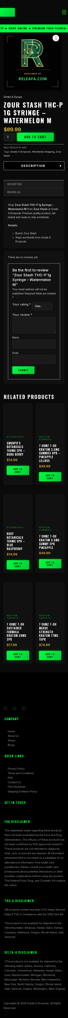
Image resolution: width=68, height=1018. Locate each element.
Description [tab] (14, 184)
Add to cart (35, 137)
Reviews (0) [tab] (13, 192)
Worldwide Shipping (43, 151)
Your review (22, 315)
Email (15, 352)
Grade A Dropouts (20, 151)
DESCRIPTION (41, 166)
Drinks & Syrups (13, 96)
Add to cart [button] (17, 470)
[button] (64, 12)
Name (15, 337)
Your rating (21, 304)
